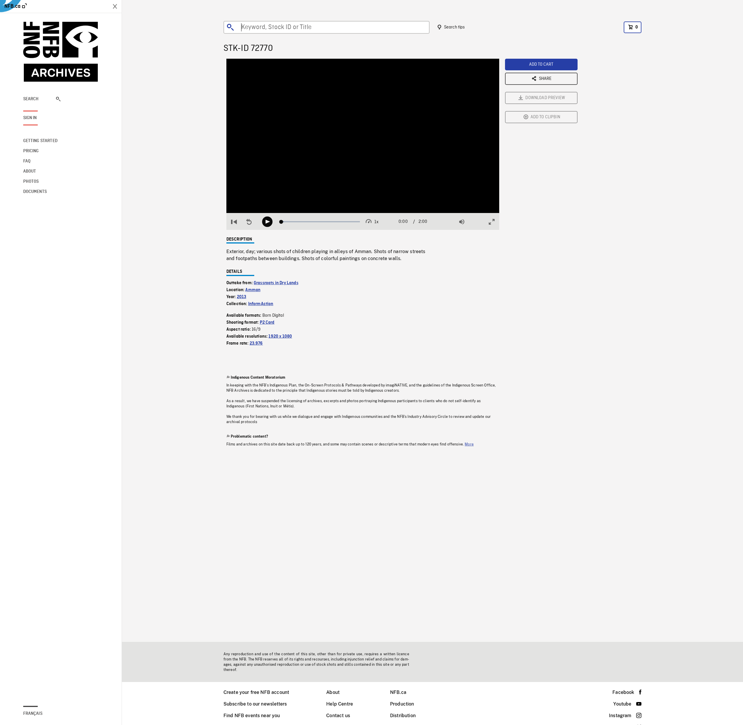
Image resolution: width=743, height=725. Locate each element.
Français (32, 713)
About (333, 692)
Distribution (403, 715)
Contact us (338, 715)
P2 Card (267, 322)
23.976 (256, 343)
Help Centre (339, 704)
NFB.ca (398, 692)
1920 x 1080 (280, 336)
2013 (241, 297)
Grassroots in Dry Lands (276, 283)
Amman (252, 290)
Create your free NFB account (256, 692)
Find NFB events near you (251, 715)
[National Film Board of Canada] (61, 52)
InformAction (260, 304)
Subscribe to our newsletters (255, 704)
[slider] (320, 221)
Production (402, 704)
